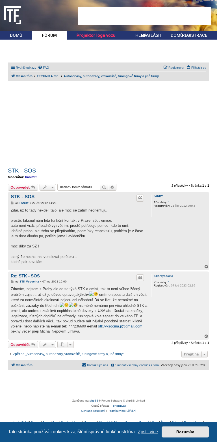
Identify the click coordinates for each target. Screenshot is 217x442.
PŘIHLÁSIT (151, 35)
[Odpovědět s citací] (140, 198)
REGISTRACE (194, 35)
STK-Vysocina (163, 275)
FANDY (158, 196)
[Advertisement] (145, 15)
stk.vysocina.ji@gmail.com (120, 326)
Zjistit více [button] (148, 431)
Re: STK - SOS (25, 275)
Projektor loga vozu (96, 35)
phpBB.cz (119, 405)
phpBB (94, 400)
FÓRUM (49, 35)
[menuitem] (43, 67)
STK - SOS (22, 170)
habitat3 (31, 177)
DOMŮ (16, 35)
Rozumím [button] (185, 432)
